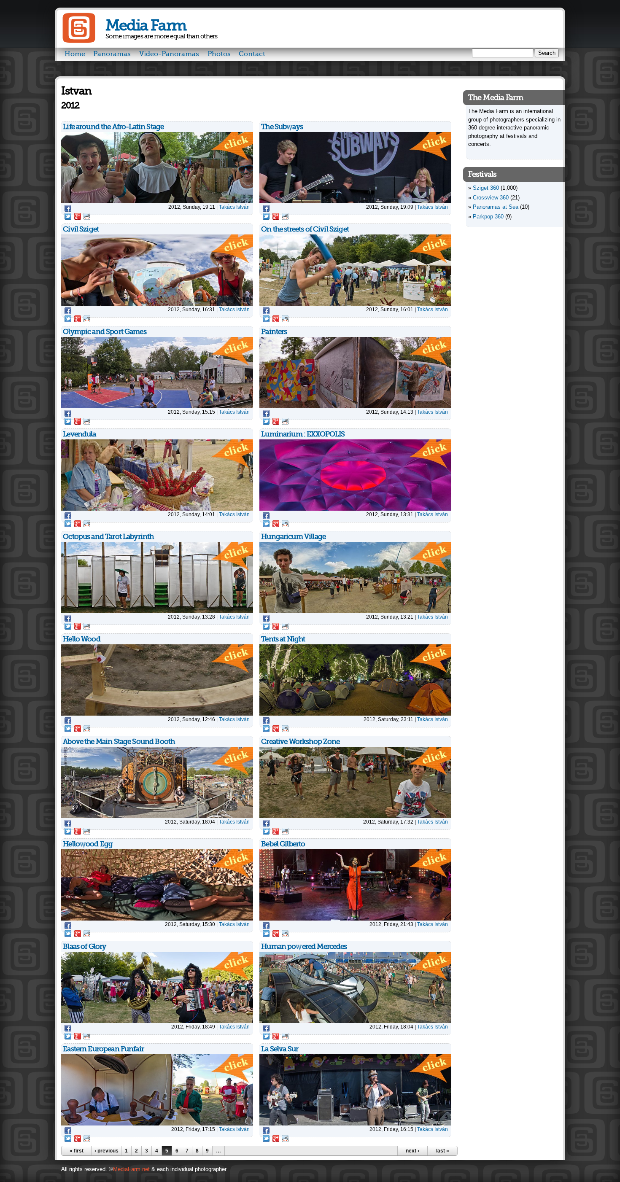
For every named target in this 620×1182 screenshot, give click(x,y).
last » (442, 1151)
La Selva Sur (279, 1049)
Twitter (68, 216)
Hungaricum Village (293, 537)
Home (75, 54)
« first (77, 1151)
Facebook (68, 208)
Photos (219, 54)
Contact (252, 54)
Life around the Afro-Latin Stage (113, 127)
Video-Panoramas (169, 54)
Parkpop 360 (488, 216)
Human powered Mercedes (304, 946)
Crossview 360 (491, 197)
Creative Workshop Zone (300, 742)
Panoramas (112, 54)
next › (412, 1151)
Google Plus (77, 216)
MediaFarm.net (131, 1169)
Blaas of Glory (84, 946)
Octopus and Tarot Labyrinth (108, 537)
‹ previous (106, 1151)
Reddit (87, 216)
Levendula (79, 434)
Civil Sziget (81, 229)
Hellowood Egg (88, 844)
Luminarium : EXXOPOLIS (303, 434)
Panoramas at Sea (495, 207)
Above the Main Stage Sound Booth (119, 742)
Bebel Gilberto (283, 844)
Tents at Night (283, 639)
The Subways (282, 127)
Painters (274, 332)
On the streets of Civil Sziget (305, 229)
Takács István (234, 207)
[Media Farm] (79, 41)
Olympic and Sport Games (104, 332)
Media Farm (145, 25)
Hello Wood (81, 639)
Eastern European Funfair (103, 1049)
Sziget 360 (486, 188)
